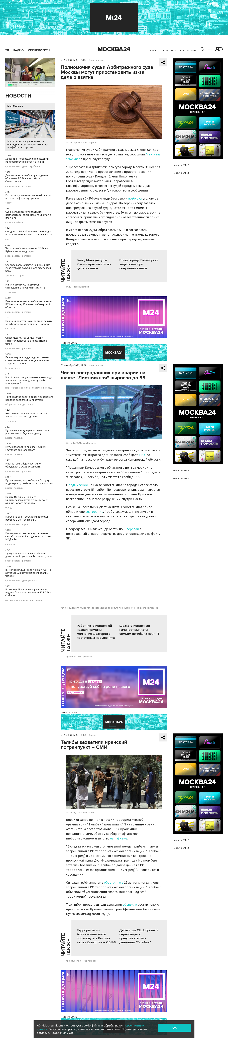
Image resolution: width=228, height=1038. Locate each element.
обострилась (113, 882)
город (21, 275)
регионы (26, 186)
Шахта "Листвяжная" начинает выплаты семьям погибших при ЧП (139, 630)
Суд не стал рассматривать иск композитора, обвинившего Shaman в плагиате (28, 215)
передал (132, 529)
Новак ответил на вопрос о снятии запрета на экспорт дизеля (26, 415)
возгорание (94, 511)
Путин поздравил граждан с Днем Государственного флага (25, 448)
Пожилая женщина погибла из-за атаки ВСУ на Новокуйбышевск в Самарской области (28, 304)
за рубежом (34, 166)
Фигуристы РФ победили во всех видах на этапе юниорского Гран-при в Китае (28, 233)
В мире (92, 735)
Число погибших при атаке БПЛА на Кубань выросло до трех (26, 249)
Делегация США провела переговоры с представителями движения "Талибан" (138, 936)
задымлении (78, 485)
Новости (18, 96)
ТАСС (142, 455)
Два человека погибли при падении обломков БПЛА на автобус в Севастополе (26, 178)
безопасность (12, 368)
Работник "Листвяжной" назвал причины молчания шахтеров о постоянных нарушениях (96, 632)
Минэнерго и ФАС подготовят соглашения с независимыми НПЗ (25, 286)
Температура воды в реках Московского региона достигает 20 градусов (29, 398)
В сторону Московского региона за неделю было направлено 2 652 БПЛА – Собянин (28, 592)
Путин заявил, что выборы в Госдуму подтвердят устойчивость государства (29, 482)
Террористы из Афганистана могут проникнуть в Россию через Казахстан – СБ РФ (96, 936)
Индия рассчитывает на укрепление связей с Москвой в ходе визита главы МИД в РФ (28, 536)
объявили (130, 904)
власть (8, 438)
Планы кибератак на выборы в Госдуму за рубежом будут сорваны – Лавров (28, 322)
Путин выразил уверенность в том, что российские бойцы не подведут (28, 431)
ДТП (24, 166)
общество (10, 404)
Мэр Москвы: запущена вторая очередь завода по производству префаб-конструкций (27, 144)
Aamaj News (118, 838)
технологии (38, 388)
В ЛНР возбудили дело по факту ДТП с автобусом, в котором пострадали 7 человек (28, 573)
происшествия (13, 166)
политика (10, 329)
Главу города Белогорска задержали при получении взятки (139, 264)
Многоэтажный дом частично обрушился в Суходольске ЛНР (23, 465)
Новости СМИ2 (69, 342)
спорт (8, 203)
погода (21, 404)
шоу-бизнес (18, 222)
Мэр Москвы (15, 106)
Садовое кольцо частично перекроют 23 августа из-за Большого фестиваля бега (28, 268)
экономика (10, 292)
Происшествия (96, 60)
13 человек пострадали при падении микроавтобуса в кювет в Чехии (27, 160)
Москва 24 (114, 49)
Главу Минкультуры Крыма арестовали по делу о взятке (94, 264)
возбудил (135, 198)
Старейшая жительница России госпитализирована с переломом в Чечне (26, 341)
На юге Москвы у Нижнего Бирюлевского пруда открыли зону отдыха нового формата (26, 500)
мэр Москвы (11, 388)
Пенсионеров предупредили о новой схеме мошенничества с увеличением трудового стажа (27, 360)
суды (8, 222)
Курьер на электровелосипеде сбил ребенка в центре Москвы (26, 518)
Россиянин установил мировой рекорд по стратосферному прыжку (28, 196)
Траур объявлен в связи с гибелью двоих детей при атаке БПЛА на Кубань (28, 554)
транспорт (10, 275)
